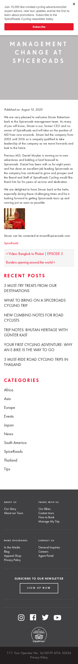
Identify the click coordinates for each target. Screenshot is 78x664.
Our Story (10, 509)
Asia (7, 399)
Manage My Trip (48, 521)
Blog (6, 551)
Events (9, 417)
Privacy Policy (12, 560)
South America (15, 443)
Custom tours (46, 513)
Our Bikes (44, 509)
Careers (43, 551)
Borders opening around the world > (30, 262)
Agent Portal (45, 556)
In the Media (12, 547)
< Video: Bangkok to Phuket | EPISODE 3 (34, 254)
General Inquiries (49, 547)
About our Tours (13, 513)
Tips (7, 469)
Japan (9, 425)
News (8, 434)
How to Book (46, 517)
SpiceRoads (11, 243)
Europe (9, 408)
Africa (8, 390)
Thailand (10, 461)
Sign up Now (39, 588)
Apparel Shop (12, 556)
